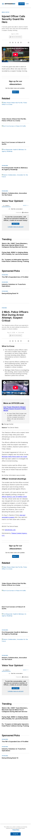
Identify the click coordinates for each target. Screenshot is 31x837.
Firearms (4, 307)
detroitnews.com (10, 531)
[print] (28, 42)
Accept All (15, 833)
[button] (3, 4)
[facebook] (10, 42)
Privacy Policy (16, 829)
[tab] (6, 205)
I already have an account (15, 226)
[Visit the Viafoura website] (25, 212)
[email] (21, 42)
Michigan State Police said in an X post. (14, 456)
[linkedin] (13, 42)
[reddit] (18, 42)
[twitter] (15, 42)
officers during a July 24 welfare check (14, 498)
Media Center (5, 12)
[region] (15, 209)
